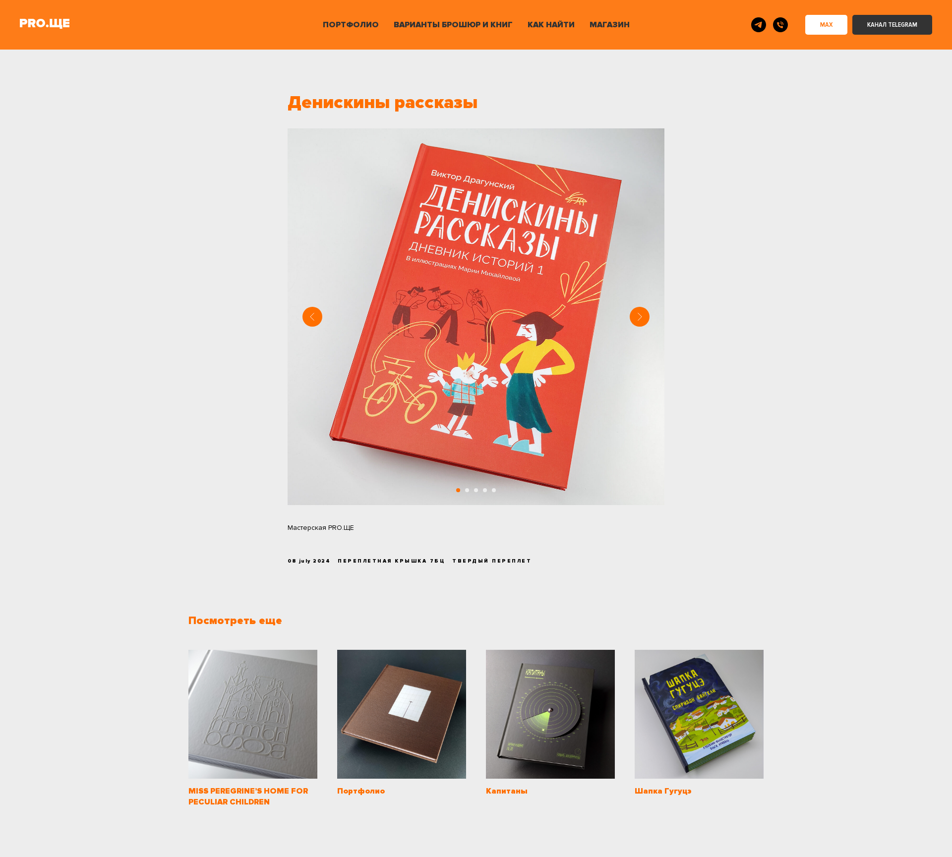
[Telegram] (758, 24)
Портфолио (351, 25)
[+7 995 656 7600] (780, 24)
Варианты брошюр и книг (453, 25)
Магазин (610, 25)
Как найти (551, 25)
